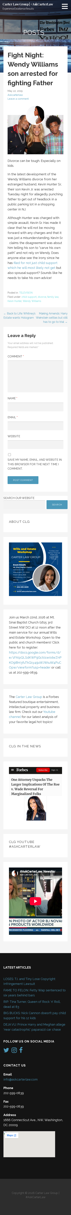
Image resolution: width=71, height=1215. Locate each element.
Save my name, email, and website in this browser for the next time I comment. (35, 464)
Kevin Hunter (15, 301)
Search (57, 504)
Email (13, 417)
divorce (42, 296)
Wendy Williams (32, 301)
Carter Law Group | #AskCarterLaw (28, 4)
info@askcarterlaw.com (20, 1079)
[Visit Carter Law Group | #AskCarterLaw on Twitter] (6, 1051)
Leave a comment (18, 98)
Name (12, 398)
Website (14, 436)
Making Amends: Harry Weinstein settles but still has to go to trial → (52, 317)
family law (52, 296)
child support (29, 296)
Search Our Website (18, 498)
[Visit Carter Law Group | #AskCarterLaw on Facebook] (21, 1051)
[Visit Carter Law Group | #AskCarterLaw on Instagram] (14, 1051)
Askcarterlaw (15, 94)
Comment (16, 356)
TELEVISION (26, 292)
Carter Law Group (29, 697)
